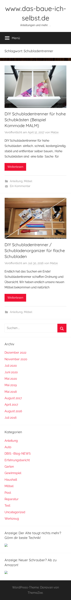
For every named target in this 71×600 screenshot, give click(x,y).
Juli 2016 (11, 417)
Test (7, 505)
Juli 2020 (11, 365)
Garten (9, 466)
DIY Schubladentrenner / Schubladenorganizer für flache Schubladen (35, 250)
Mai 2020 (11, 378)
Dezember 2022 (15, 352)
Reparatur (12, 499)
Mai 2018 (11, 392)
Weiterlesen (15, 166)
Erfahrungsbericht (17, 460)
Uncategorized (15, 512)
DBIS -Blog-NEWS (18, 453)
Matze (55, 132)
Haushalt (11, 479)
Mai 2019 (11, 385)
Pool (8, 492)
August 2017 (13, 398)
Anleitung (16, 181)
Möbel (28, 181)
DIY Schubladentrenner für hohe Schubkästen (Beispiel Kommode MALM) (35, 119)
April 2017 (11, 404)
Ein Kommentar (20, 186)
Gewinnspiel (13, 473)
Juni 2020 (11, 372)
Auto (8, 447)
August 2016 (13, 411)
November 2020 (16, 359)
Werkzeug (12, 518)
